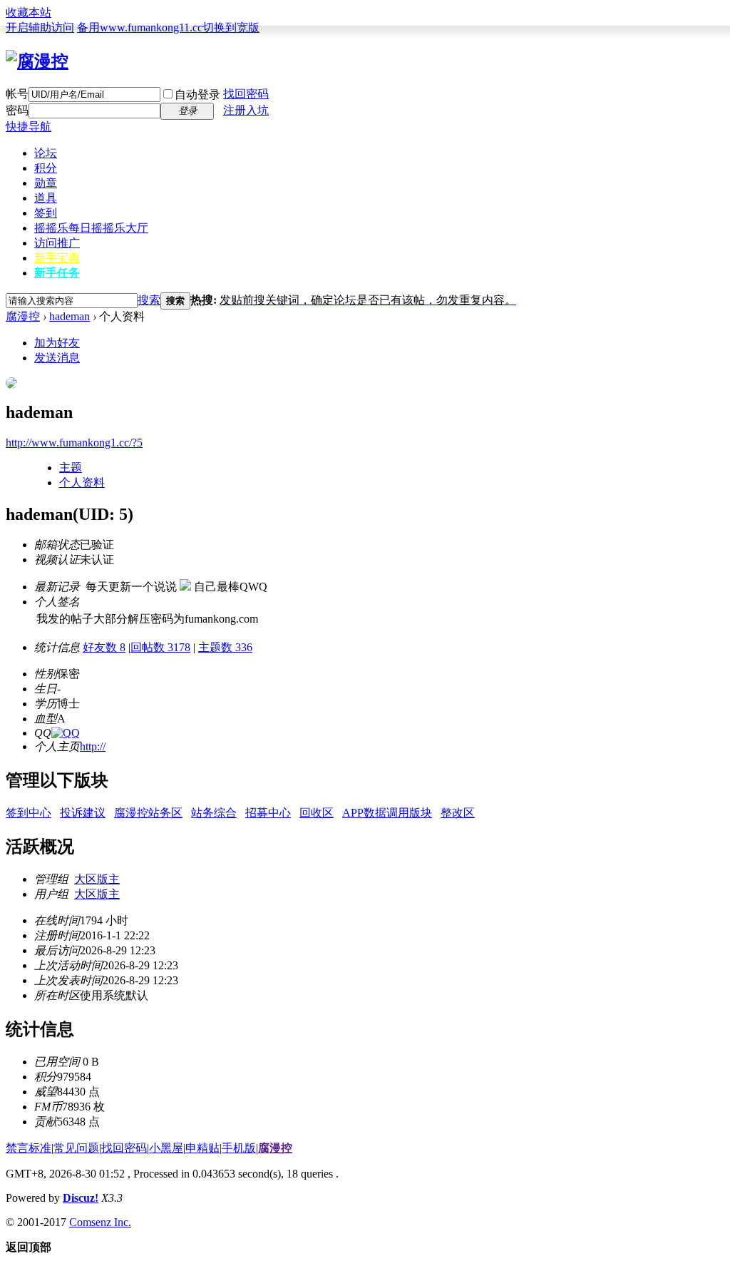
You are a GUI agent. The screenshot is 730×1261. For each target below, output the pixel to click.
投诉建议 (83, 813)
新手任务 (57, 273)
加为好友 (57, 343)
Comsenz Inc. (100, 1222)
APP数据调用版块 (387, 813)
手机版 (239, 1148)
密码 (17, 110)
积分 (45, 168)
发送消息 (57, 358)
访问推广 (57, 243)
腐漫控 (23, 316)
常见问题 (76, 1148)
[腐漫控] (37, 61)
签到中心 (28, 813)
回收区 (316, 813)
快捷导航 (28, 127)
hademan (69, 316)
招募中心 (268, 813)
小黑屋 (166, 1148)
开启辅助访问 (40, 27)
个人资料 (82, 482)
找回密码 (246, 94)
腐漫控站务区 (148, 813)
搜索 (149, 300)
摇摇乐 (91, 228)
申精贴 (202, 1148)
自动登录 (197, 94)
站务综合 (214, 813)
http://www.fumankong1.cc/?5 (74, 442)
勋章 (45, 183)
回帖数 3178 (160, 647)
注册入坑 (246, 110)
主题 (70, 467)
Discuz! (80, 1198)
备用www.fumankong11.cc (139, 27)
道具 (45, 198)
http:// (93, 746)
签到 (45, 213)
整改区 (458, 813)
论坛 (45, 153)
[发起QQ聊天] (65, 733)
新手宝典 (57, 258)
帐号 (17, 94)
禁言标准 (28, 1148)
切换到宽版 (230, 27)
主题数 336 (225, 647)
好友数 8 (104, 647)
